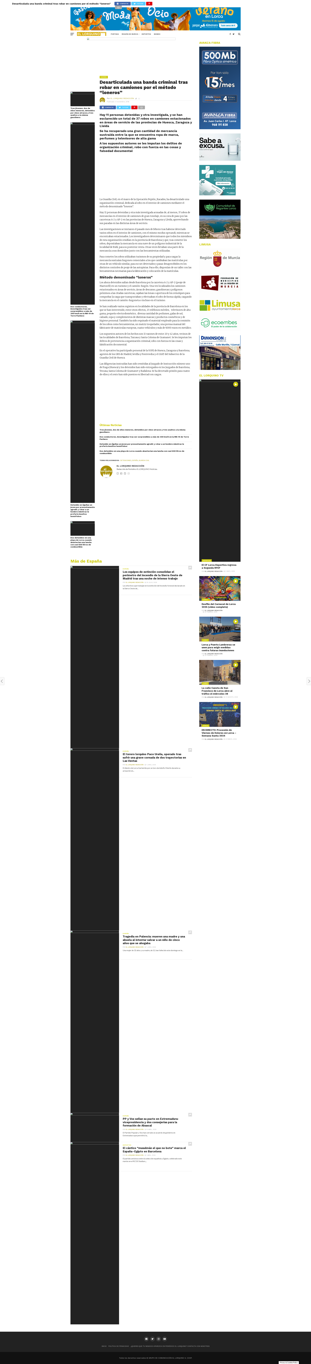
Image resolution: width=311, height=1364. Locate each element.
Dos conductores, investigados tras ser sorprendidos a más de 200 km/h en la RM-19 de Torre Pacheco (82, 311)
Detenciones (125, 460)
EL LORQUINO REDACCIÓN (122, 98)
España (135, 460)
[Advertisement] (146, 175)
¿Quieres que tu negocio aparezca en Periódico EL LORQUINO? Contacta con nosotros (170, 1346)
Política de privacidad (118, 1346)
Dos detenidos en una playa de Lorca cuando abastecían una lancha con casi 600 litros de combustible (81, 542)
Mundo (157, 34)
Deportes (146, 34)
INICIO (104, 1346)
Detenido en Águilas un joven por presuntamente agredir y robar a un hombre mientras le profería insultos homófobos (82, 510)
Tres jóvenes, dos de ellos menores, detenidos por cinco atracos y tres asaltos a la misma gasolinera (82, 113)
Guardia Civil (144, 460)
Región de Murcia (130, 34)
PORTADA (115, 34)
